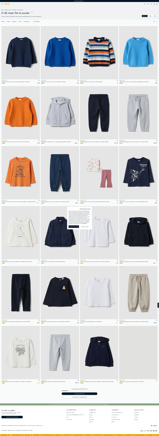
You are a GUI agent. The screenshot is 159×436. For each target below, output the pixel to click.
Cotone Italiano (115, 414)
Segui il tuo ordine (70, 412)
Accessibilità (4, 430)
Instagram (136, 414)
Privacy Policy (25, 430)
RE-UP (113, 421)
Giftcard (91, 421)
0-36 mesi (14, 9)
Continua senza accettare (85, 208)
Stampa (90, 414)
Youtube (136, 417)
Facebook (136, 412)
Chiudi (155, 435)
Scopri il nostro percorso (117, 412)
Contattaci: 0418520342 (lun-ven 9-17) (75, 414)
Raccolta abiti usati (116, 419)
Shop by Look (8, 9)
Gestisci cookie (11, 430)
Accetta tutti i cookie (74, 226)
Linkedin (136, 419)
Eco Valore (114, 417)
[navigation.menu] (2, 4)
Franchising (91, 419)
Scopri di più (105, 404)
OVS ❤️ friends (92, 412)
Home (2, 9)
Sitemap (31, 430)
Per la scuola (20, 9)
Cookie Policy (18, 430)
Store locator (69, 419)
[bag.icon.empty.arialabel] (157, 4)
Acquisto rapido (20, 77)
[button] (148, 4)
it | (155, 425)
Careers (90, 417)
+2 (78, 143)
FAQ (67, 417)
